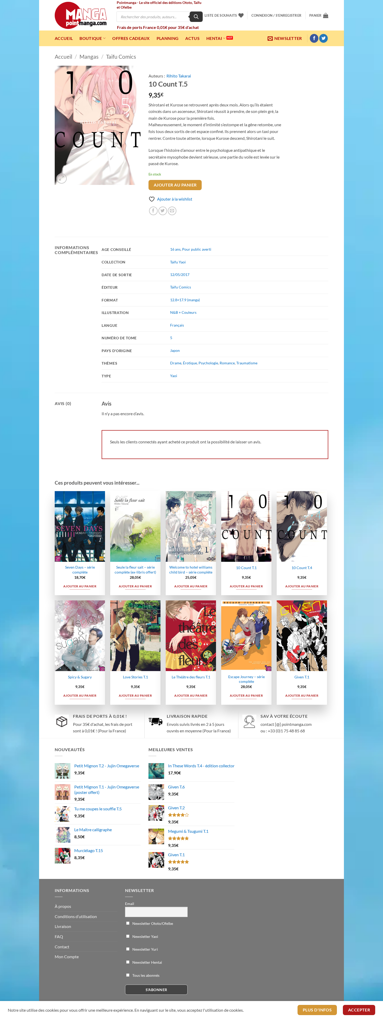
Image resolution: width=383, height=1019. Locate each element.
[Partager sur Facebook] (153, 211)
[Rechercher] (196, 16)
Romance (227, 363)
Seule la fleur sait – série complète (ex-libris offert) (135, 569)
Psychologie (208, 363)
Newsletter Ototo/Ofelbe (152, 923)
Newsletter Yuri (145, 949)
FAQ (59, 936)
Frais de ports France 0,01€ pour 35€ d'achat (158, 27)
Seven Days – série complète (80, 569)
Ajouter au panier (175, 185)
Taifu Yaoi (178, 262)
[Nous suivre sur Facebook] (314, 38)
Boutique (90, 38)
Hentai (214, 38)
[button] (276, 15)
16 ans (175, 249)
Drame (175, 363)
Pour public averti (196, 249)
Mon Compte (67, 956)
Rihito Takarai (178, 75)
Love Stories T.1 (135, 677)
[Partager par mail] (172, 211)
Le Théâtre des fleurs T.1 (191, 677)
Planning (168, 38)
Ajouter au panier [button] (79, 586)
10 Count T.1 (246, 567)
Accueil (64, 38)
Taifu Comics (121, 56)
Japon (175, 350)
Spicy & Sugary (80, 677)
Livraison (63, 926)
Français (177, 325)
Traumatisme (246, 363)
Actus (192, 38)
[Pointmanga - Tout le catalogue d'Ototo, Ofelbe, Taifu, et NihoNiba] (81, 15)
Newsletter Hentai (147, 962)
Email (129, 903)
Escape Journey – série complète (246, 679)
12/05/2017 (179, 274)
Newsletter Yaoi (145, 936)
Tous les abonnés (145, 975)
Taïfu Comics (180, 287)
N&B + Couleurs (183, 312)
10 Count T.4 (302, 567)
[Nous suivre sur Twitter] (323, 38)
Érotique (190, 363)
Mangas (88, 56)
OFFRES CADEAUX (131, 38)
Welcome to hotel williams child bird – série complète (190, 569)
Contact (62, 946)
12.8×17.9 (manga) (185, 300)
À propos (63, 906)
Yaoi (173, 375)
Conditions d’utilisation (76, 916)
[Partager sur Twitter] (162, 211)
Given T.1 (301, 677)
